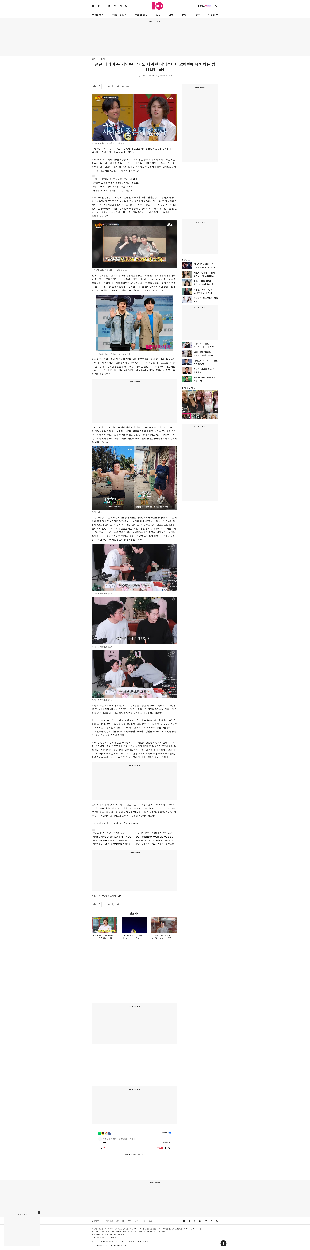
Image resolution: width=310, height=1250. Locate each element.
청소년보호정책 (121, 1241)
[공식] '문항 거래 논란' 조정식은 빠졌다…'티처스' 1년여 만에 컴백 (206, 267)
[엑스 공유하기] (103, 86)
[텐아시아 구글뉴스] (126, 6)
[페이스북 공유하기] (99, 86)
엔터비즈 (213, 15)
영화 (171, 15)
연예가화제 (98, 15)
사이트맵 (146, 1241)
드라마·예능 (141, 15)
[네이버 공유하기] (108, 86)
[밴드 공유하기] (113, 86)
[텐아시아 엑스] (109, 6)
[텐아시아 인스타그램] (115, 6)
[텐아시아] (157, 6)
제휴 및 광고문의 (135, 1241)
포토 (197, 15)
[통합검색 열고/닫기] (216, 6)
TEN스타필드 (119, 15)
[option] (200, 401)
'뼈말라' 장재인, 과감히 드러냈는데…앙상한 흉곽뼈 (204, 276)
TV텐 (184, 15)
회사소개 (95, 1241)
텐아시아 (104, 1245)
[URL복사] (118, 86)
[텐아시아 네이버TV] (99, 6)
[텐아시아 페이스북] (104, 6)
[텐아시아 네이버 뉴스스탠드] (121, 6)
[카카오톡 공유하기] (94, 86)
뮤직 (158, 15)
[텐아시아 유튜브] (93, 6)
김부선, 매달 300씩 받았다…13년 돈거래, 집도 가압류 (203, 284)
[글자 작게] (127, 86)
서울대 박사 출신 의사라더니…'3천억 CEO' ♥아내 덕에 (205, 346)
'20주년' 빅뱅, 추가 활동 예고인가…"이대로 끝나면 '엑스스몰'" (132, 937)
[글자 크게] (122, 86)
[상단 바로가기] (223, 1243)
